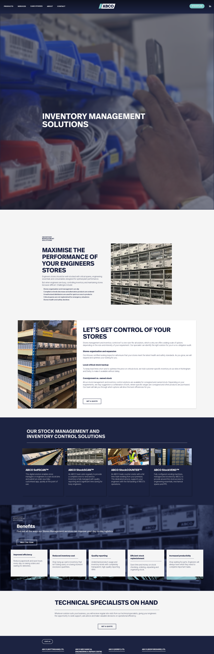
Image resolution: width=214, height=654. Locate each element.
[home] (107, 6)
